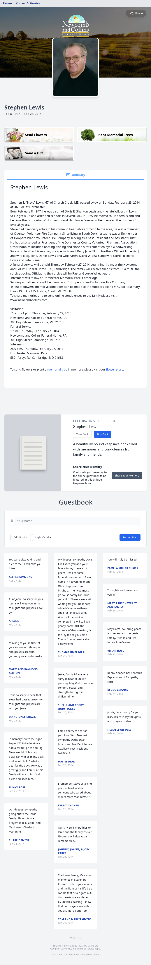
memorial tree (57, 369)
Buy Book (102, 434)
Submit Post (130, 537)
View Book (82, 434)
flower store (114, 369)
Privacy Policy (65, 948)
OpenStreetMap (79, 954)
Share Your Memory (127, 475)
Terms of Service (85, 948)
